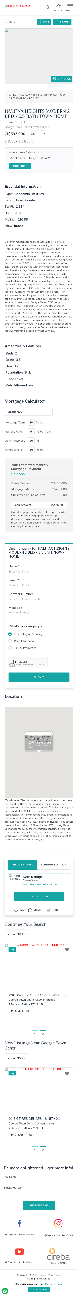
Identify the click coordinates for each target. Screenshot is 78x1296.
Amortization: (13, 450)
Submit (39, 677)
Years (40, 423)
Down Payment (21, 483)
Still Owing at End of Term (28, 495)
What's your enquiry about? (30, 626)
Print (56, 910)
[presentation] (35, 1033)
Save (45, 21)
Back (12, 22)
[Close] (50, 734)
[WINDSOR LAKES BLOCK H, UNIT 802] (39, 966)
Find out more (53, 1284)
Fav (22, 910)
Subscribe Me (39, 1205)
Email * (14, 580)
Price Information (25, 641)
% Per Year (43, 432)
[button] (38, 133)
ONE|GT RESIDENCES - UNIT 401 (34, 1119)
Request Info (23, 864)
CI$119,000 (59, 483)
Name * (14, 566)
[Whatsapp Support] (5, 1291)
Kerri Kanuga (33, 877)
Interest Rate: (13, 432)
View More (16, 934)
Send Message (32, 884)
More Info (20, 166)
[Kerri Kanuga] (15, 880)
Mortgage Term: (15, 423)
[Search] (48, 8)
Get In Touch (39, 896)
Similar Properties (25, 648)
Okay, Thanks (39, 1289)
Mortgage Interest (23, 489)
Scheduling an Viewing (28, 634)
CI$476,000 (59, 489)
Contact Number (21, 594)
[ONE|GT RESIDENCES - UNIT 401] (39, 1090)
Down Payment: (15, 441)
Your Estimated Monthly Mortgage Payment (29, 467)
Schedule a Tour (53, 864)
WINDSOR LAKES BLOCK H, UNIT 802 (38, 995)
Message (15, 607)
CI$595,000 (15, 134)
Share (64, 21)
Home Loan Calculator (24, 152)
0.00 (64, 495)
